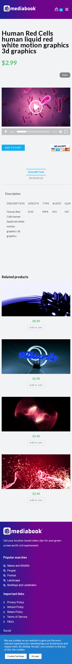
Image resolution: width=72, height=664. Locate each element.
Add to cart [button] (36, 327)
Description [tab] (36, 172)
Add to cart (13, 147)
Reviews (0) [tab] (36, 178)
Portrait (66, 285)
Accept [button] (35, 656)
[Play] (6, 131)
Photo (60, 285)
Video (65, 75)
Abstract (59, 400)
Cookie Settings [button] (15, 656)
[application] (36, 107)
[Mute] (60, 131)
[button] (36, 107)
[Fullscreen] (66, 131)
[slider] (33, 131)
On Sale (63, 313)
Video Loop (39, 458)
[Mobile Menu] (65, 9)
